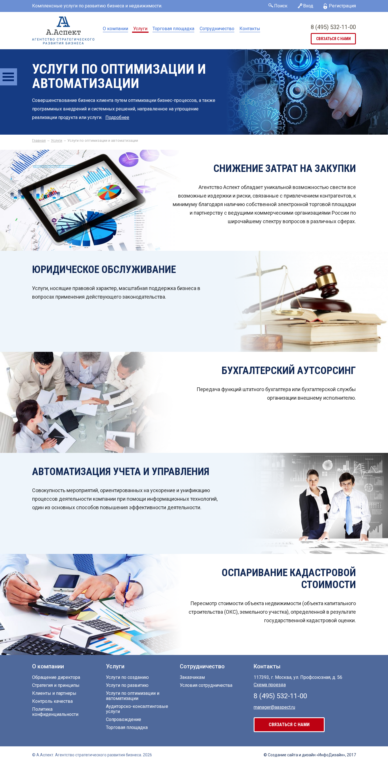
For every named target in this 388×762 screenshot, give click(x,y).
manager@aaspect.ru (274, 707)
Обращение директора (56, 677)
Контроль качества (52, 701)
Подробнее (117, 117)
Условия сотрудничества (206, 685)
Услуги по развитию (127, 685)
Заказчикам (192, 677)
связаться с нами (333, 38)
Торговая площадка (173, 28)
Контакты (249, 28)
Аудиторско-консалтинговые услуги (137, 709)
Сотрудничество (217, 28)
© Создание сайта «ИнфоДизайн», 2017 (310, 755)
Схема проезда (270, 684)
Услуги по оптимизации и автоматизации (132, 696)
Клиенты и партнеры (54, 693)
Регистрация (342, 6)
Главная (39, 141)
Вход (308, 6)
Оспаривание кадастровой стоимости (289, 579)
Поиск (280, 6)
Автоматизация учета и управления (120, 472)
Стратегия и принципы (56, 685)
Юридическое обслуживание (104, 270)
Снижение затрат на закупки (284, 168)
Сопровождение (123, 719)
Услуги (140, 28)
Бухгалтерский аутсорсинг (289, 371)
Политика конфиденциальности (55, 712)
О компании (115, 28)
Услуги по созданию (127, 677)
